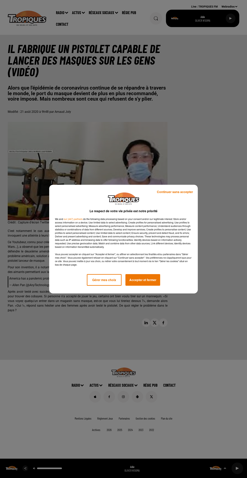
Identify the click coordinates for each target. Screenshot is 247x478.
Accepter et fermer (142, 280)
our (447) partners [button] (73, 219)
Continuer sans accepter (175, 192)
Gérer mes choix (104, 280)
